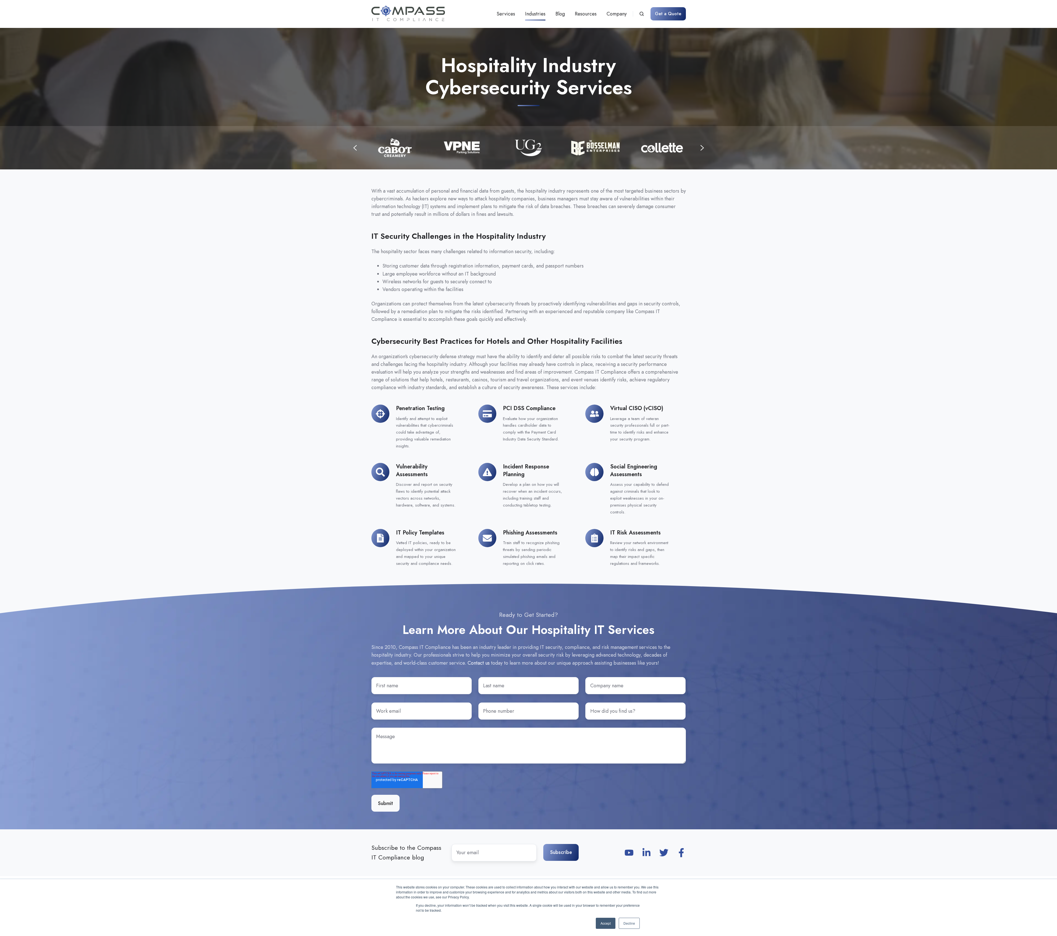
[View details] (629, 852)
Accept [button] (605, 923)
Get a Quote (668, 14)
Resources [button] (586, 13)
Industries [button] (535, 13)
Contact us (479, 663)
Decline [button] (629, 923)
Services (506, 13)
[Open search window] (641, 14)
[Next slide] (702, 148)
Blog (560, 13)
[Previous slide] (355, 148)
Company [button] (617, 13)
